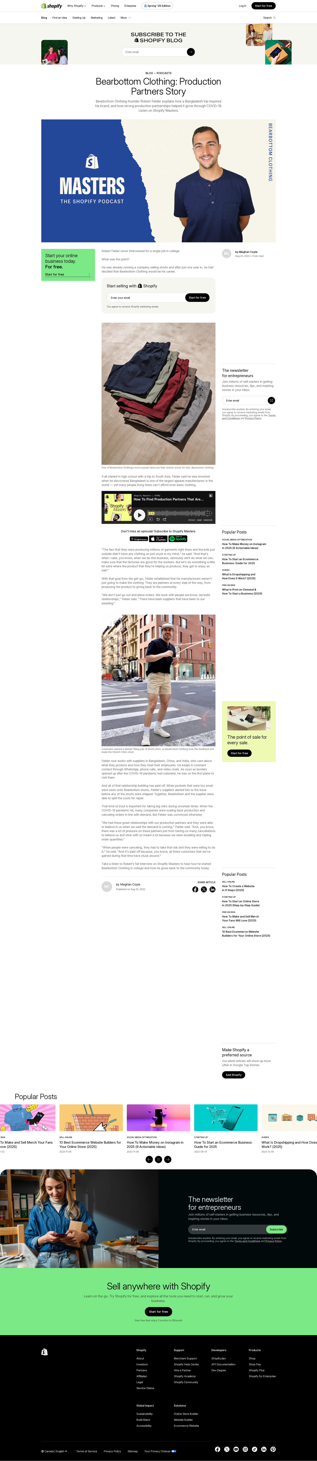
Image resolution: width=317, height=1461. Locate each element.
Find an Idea (59, 17)
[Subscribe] (191, 52)
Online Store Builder (186, 1413)
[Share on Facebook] (195, 889)
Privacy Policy (253, 418)
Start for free (263, 5)
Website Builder (183, 1419)
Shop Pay (255, 1364)
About (140, 1358)
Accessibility (144, 1425)
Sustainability (144, 1413)
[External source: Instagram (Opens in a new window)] (245, 1449)
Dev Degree (218, 1370)
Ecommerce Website (186, 1425)
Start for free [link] (197, 297)
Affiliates (141, 1376)
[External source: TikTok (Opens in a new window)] (254, 1449)
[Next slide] (167, 1159)
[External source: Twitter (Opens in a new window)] (226, 1449)
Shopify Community (186, 1382)
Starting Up (79, 17)
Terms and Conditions (247, 1241)
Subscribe (276, 1229)
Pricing (115, 5)
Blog (44, 17)
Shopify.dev (218, 1358)
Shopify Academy (185, 1376)
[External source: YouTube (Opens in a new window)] (236, 1449)
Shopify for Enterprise (262, 1376)
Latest (111, 17)
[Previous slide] (149, 1159)
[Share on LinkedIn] (212, 889)
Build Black (143, 1419)
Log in (242, 5)
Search (267, 17)
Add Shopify (234, 1074)
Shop (252, 1358)
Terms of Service (86, 1451)
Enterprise (130, 5)
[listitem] (158, 1128)
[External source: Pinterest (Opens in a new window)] (273, 1449)
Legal (139, 1382)
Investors (142, 1364)
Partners (141, 1370)
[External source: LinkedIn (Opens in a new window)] (263, 1449)
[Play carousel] (158, 1159)
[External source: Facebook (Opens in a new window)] (217, 1449)
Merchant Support (185, 1358)
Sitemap (133, 1451)
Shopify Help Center (186, 1364)
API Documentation (223, 1364)
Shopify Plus (256, 1370)
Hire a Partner (182, 1370)
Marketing (97, 17)
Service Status (145, 1388)
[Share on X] (204, 889)
